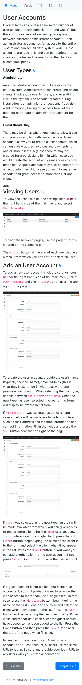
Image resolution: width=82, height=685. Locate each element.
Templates (66, 666)
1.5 (50, 5)
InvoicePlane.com (43, 679)
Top (7, 679)
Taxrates (15, 666)
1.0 (40, 5)
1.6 (60, 5)
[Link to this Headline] (34, 70)
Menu (13, 5)
